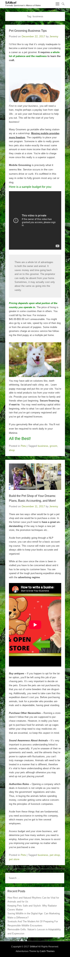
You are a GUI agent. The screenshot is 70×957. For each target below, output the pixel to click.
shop (12, 450)
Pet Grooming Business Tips (28, 30)
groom (53, 445)
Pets (23, 445)
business (43, 445)
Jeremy (53, 36)
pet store (14, 859)
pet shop (55, 854)
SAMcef (10, 2)
